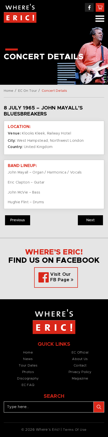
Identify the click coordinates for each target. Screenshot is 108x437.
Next (90, 220)
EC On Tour (27, 90)
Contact (80, 365)
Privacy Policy (80, 372)
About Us (80, 359)
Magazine (80, 378)
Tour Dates (28, 365)
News (28, 359)
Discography (28, 378)
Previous (17, 220)
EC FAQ (28, 385)
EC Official (80, 352)
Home (8, 90)
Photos (28, 372)
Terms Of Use (75, 430)
